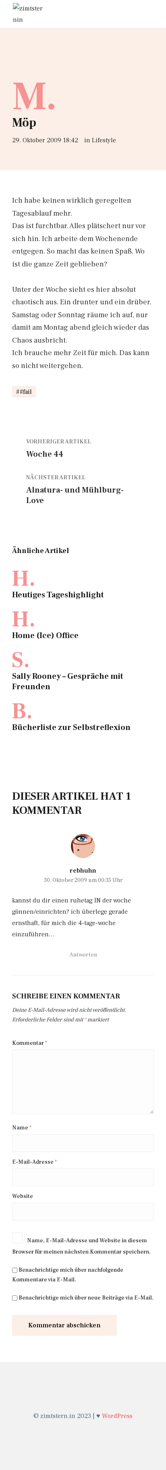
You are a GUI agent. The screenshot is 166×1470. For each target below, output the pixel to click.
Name (21, 1127)
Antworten (83, 955)
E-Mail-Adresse (34, 1162)
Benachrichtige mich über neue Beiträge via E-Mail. (86, 1298)
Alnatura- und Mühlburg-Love (75, 495)
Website (22, 1196)
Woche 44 (44, 454)
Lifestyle (104, 140)
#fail (26, 392)
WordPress (117, 1416)
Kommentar (29, 1043)
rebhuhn (83, 871)
